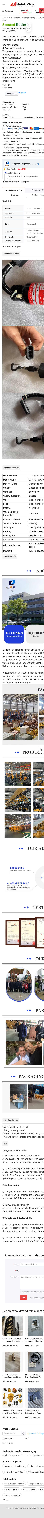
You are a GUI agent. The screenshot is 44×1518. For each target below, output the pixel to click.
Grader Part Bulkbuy (12, 1495)
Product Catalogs (37, 1433)
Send (23, 1297)
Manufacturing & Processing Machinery (22, 18)
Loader (27, 1438)
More (4, 1500)
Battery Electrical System (13, 1472)
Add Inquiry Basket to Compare (17, 182)
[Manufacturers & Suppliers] (22, 4)
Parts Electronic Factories (14, 1483)
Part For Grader (29, 1489)
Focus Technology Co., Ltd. (31, 1508)
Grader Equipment (11, 1489)
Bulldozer (20, 1466)
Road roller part (8, 1443)
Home (4, 18)
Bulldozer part (7, 1438)
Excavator (8, 1466)
